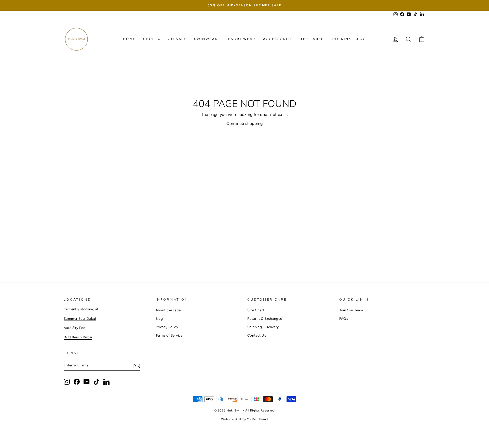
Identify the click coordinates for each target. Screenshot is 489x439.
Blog (159, 318)
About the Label (169, 310)
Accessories (278, 39)
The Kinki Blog (348, 39)
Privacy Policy (167, 327)
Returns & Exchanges (264, 318)
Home (129, 39)
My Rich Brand (257, 419)
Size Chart (255, 310)
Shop (149, 39)
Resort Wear (240, 39)
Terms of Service (169, 335)
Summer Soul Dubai (80, 318)
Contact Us (256, 335)
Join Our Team (351, 310)
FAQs (343, 318)
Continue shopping (244, 123)
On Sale (177, 39)
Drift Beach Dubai (78, 337)
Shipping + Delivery (263, 327)
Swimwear (206, 39)
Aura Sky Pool (75, 328)
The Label (312, 39)
